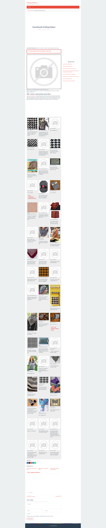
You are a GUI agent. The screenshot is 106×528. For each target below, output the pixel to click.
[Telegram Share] (33, 463)
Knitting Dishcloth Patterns (31, 496)
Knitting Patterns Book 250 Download (69, 80)
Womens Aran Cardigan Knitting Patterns (54, 469)
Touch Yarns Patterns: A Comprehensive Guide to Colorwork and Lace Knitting (71, 71)
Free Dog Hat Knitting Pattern (67, 66)
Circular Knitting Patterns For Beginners (69, 74)
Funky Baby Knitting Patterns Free (32, 469)
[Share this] (27, 463)
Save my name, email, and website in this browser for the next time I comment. (40, 516)
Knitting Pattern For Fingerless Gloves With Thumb (71, 76)
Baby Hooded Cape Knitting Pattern (43, 469)
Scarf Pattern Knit (58, 496)
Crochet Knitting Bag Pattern (67, 64)
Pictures (31, 492)
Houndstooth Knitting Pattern (31, 95)
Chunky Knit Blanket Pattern (67, 78)
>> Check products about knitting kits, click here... (39, 51)
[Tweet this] (29, 463)
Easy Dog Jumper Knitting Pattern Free (69, 68)
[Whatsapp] (35, 463)
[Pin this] (31, 463)
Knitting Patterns (32, 3)
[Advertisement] (53, 20)
